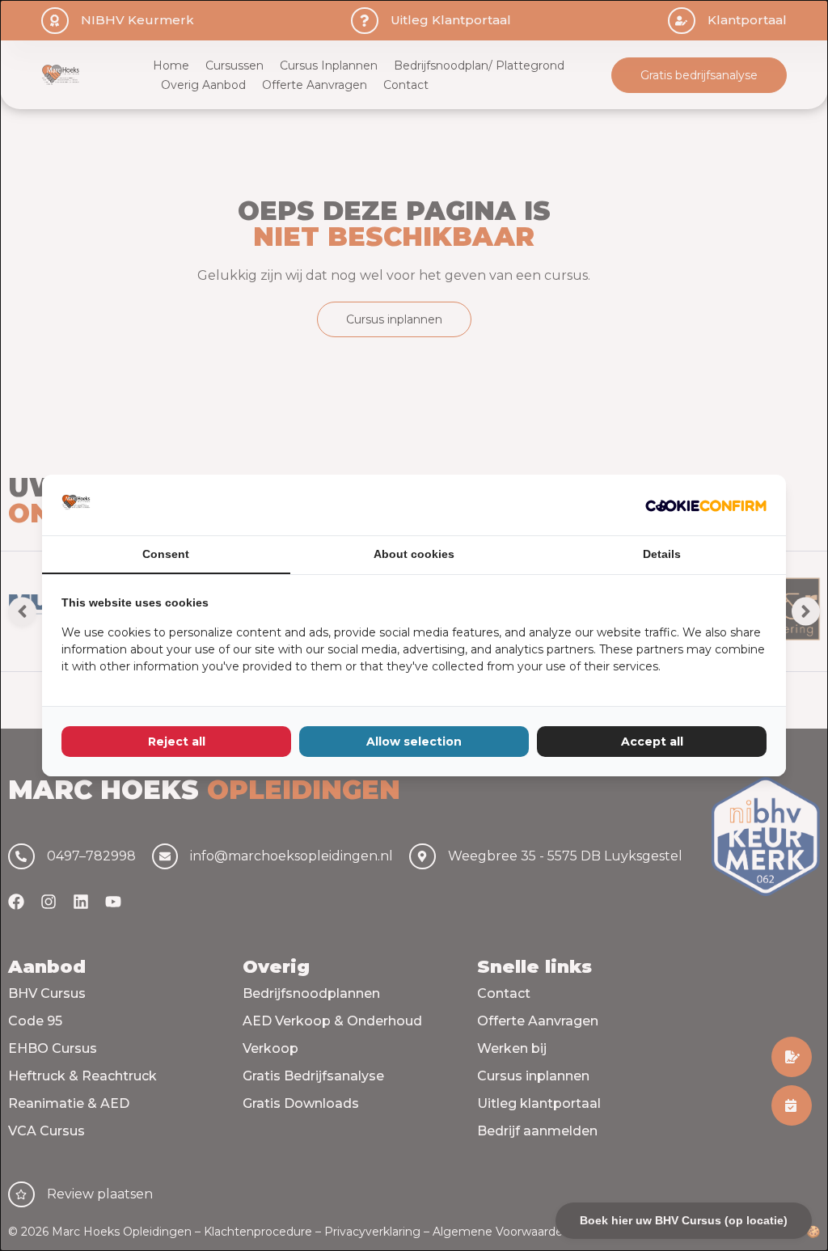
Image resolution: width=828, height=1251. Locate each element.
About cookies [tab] (414, 553)
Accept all (652, 741)
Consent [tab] (165, 553)
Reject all (176, 741)
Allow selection (414, 741)
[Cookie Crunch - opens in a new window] (706, 504)
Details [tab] (662, 553)
